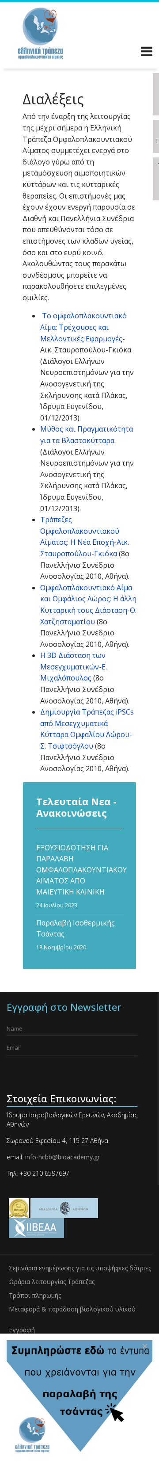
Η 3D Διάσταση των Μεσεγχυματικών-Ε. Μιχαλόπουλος (73, 666)
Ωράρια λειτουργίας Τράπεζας (52, 1281)
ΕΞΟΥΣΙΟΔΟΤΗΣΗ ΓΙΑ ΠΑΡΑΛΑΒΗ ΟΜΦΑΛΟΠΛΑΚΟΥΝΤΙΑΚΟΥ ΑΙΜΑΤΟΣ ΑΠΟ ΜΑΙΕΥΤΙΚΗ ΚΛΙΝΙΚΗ (79, 876)
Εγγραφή (22, 1330)
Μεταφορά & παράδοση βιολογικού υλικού (72, 1309)
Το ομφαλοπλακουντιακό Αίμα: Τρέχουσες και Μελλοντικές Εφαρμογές (83, 327)
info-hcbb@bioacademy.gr (61, 1157)
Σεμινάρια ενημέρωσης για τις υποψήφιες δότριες (80, 1268)
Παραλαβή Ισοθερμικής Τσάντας (75, 934)
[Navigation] (146, 53)
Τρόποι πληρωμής (35, 1295)
